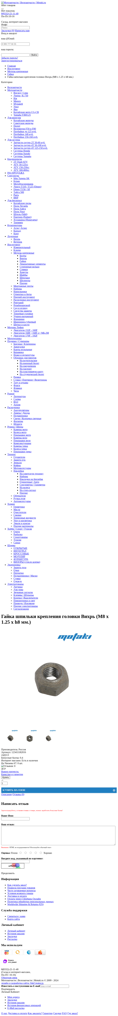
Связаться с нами (16, 916)
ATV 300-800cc (21, 170)
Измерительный (22, 247)
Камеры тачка (21, 446)
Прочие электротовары (26, 606)
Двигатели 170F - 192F (25, 335)
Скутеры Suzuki (22, 153)
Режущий (19, 302)
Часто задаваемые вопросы (21, 890)
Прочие (24, 493)
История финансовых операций (24, 1005)
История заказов (16, 933)
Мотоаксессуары (22, 468)
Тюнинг (11, 454)
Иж (15, 98)
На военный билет (29, 363)
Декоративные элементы (33, 264)
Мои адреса (13, 997)
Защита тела (20, 567)
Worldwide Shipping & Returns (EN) (25, 904)
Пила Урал (19, 211)
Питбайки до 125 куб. (25, 131)
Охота (17, 531)
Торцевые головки (23, 313)
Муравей (18, 104)
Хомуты (24, 272)
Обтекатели (20, 495)
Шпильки (25, 277)
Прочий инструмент (24, 297)
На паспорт (26, 368)
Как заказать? (35, 1013)
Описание (6, 794)
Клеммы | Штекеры (24, 595)
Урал (16, 106)
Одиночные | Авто (29, 482)
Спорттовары (21, 537)
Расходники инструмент (26, 299)
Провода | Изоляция (24, 603)
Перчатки (19, 573)
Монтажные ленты (23, 286)
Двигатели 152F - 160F (25, 330)
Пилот (17, 126)
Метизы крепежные (24, 253)
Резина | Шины (15, 426)
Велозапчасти (14, 87)
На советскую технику (31, 473)
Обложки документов (25, 357)
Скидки (57, 1013)
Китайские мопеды (24, 120)
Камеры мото (21, 429)
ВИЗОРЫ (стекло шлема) (27, 562)
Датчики (18, 586)
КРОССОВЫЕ (21, 553)
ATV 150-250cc (21, 167)
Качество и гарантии (12, 773)
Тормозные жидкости (25, 518)
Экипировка (13, 564)
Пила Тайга (20, 208)
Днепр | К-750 (21, 95)
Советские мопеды (23, 123)
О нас (4, 1013)
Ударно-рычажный (23, 316)
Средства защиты (23, 311)
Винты (23, 258)
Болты (23, 255)
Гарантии (48, 1013)
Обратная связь (9, 977)
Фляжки (18, 388)
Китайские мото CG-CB (26, 112)
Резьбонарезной (22, 305)
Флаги (17, 385)
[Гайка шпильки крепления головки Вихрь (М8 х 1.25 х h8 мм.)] (51, 727)
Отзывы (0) (18, 794)
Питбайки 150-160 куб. (26, 137)
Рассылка (12, 939)
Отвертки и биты (23, 294)
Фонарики (19, 319)
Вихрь (17, 239)
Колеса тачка (20, 449)
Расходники (13, 407)
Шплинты (25, 280)
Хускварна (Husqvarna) (25, 219)
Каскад (17, 231)
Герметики (19, 506)
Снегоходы (13, 175)
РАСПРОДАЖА (15, 173)
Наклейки (19, 471)
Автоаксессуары (22, 501)
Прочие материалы (23, 526)
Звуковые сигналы (23, 592)
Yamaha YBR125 (22, 115)
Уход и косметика (23, 520)
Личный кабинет (16, 931)
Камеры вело (20, 437)
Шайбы (24, 275)
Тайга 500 (19, 192)
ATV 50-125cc (21, 164)
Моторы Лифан (15, 327)
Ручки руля (19, 498)
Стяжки (24, 269)
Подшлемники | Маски (25, 575)
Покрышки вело (22, 440)
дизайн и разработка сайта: (22, 983)
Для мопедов (14, 117)
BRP (16, 197)
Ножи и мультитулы (24, 355)
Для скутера (13, 139)
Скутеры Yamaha (22, 156)
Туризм (17, 540)
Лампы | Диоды (22, 413)
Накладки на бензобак (31, 479)
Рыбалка (18, 534)
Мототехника (14, 338)
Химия (11, 504)
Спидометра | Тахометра (32, 484)
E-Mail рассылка (15, 1008)
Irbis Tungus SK (22, 178)
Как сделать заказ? (17, 885)
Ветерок (18, 242)
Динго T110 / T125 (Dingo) (27, 186)
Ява (16, 109)
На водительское (28, 360)
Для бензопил (14, 200)
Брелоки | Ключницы (25, 344)
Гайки (23, 261)
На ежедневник (28, 366)
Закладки (12, 936)
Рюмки (17, 377)
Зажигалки (19, 346)
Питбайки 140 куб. (23, 134)
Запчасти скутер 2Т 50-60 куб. (29, 142)
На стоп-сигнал (28, 490)
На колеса (25, 487)
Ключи (17, 250)
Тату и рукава (21, 382)
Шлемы (11, 545)
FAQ (64, 1013)
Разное (10, 393)
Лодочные (12, 236)
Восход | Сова (21, 93)
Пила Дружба (21, 206)
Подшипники (21, 415)
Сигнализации (21, 609)
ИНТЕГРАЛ (20, 551)
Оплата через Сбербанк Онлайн (24, 898)
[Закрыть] (2, 8)
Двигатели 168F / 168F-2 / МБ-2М (31, 333)
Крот (16, 233)
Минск (17, 101)
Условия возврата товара (20, 893)
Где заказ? (72, 1013)
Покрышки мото (22, 435)
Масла (17, 509)
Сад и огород (20, 308)
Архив (17, 404)
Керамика (19, 352)
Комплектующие (22, 443)
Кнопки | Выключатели (26, 598)
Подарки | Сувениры (18, 341)
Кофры (17, 465)
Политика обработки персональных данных (30, 901)
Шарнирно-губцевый (25, 322)
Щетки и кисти (22, 324)
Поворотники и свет (24, 600)
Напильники (20, 291)
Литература (20, 396)
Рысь (16, 195)
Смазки (17, 515)
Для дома (18, 589)
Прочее (23, 283)
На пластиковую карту (31, 371)
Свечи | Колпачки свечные (27, 418)
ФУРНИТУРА (21, 559)
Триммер (18, 222)
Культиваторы (14, 225)
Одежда (18, 581)
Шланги (18, 424)
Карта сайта (13, 919)
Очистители (20, 512)
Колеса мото (20, 432)
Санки (17, 542)
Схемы (17, 399)
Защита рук (20, 460)
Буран (17, 181)
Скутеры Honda (22, 150)
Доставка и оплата (17, 896)
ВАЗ (16, 402)
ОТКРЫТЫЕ (20, 548)
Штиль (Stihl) (20, 214)
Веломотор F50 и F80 (25, 128)
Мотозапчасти (14, 90)
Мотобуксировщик (23, 184)
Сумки (17, 578)
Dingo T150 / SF (22, 189)
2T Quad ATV (21, 162)
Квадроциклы (14, 159)
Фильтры (18, 421)
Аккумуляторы (21, 410)
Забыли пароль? (9, 58)
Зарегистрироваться (11, 60)
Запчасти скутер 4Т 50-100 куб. (30, 145)
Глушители (19, 457)
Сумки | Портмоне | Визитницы (30, 380)
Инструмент (13, 244)
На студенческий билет (32, 374)
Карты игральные (23, 349)
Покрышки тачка (22, 451)
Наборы (18, 288)
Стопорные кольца (29, 266)
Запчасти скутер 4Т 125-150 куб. (31, 148)
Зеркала (18, 462)
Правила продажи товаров (21, 887)
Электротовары (15, 584)
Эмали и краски (22, 523)
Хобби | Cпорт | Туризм (19, 529)
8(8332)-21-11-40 (9, 13)
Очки (16, 570)
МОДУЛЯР (19, 556)
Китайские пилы (22, 203)
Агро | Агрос (20, 228)
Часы (16, 391)
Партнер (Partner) (22, 217)
